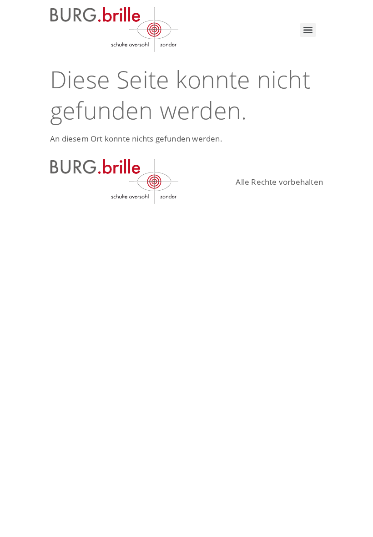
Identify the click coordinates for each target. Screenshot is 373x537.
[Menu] (308, 30)
